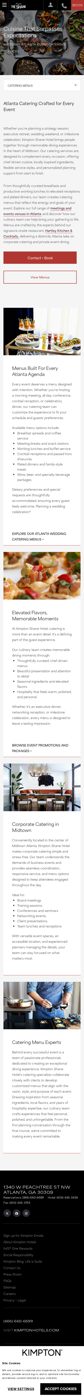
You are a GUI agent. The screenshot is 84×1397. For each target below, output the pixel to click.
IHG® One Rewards (18, 1248)
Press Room (12, 1274)
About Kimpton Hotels (19, 1241)
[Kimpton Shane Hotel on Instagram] (26, 1213)
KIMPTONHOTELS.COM (36, 1330)
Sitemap (9, 1287)
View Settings (21, 1388)
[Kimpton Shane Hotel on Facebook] (16, 1213)
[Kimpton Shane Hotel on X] (7, 1213)
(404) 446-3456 (67, 1197)
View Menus (40, 277)
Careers (9, 1293)
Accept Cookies (61, 1389)
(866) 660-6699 (33, 1197)
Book (77, 5)
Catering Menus (20, 85)
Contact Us (11, 1267)
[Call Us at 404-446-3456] (62, 5)
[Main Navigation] (4, 5)
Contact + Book (40, 257)
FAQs (7, 1280)
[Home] (19, 4)
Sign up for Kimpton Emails (23, 1235)
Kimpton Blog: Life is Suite (22, 1261)
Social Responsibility (18, 1254)
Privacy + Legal (14, 1300)
